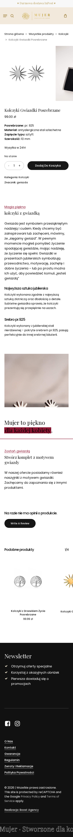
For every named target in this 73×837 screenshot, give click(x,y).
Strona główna (14, 34)
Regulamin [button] (12, 760)
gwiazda (22, 182)
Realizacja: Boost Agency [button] (21, 810)
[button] (5, 16)
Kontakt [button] (10, 748)
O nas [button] (8, 741)
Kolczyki (63, 34)
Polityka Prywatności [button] (19, 772)
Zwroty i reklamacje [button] (18, 766)
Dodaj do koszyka (48, 166)
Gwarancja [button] (12, 754)
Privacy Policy (30, 796)
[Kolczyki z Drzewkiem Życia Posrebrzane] (28, 581)
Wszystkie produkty (41, 34)
